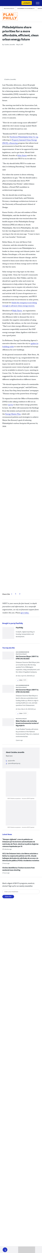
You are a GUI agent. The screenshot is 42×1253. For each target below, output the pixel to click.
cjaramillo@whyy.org (14, 763)
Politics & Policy (9, 8)
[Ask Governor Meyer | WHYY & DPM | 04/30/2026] (8, 656)
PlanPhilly (19, 628)
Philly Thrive (17, 311)
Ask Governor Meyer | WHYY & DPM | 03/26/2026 (27, 691)
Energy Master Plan (13, 414)
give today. (25, 613)
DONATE (27, 3)
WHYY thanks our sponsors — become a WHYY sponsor (21, 798)
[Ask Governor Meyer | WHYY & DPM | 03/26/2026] (8, 689)
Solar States (22, 155)
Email (20, 594)
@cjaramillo (11, 760)
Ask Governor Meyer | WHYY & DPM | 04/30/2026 (27, 657)
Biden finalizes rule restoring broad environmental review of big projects (27, 723)
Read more (9, 756)
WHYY (8, 3)
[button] (5, 1249)
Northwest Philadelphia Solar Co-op (24, 137)
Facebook (12, 594)
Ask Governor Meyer (22, 652)
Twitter (16, 594)
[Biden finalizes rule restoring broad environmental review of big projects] (8, 722)
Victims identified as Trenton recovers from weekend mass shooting (18, 868)
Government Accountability (26, 8)
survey (10, 405)
